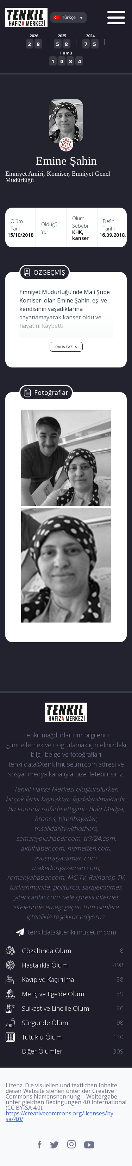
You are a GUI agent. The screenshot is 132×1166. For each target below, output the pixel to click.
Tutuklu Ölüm (73, 1037)
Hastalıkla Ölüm (73, 965)
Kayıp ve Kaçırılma (73, 979)
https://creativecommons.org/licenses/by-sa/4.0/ (60, 1116)
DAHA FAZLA (66, 347)
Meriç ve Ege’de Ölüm (73, 994)
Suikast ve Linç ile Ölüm (73, 1008)
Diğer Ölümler (73, 1051)
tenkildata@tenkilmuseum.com (72, 932)
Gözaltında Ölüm (73, 950)
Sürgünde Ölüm (73, 1022)
